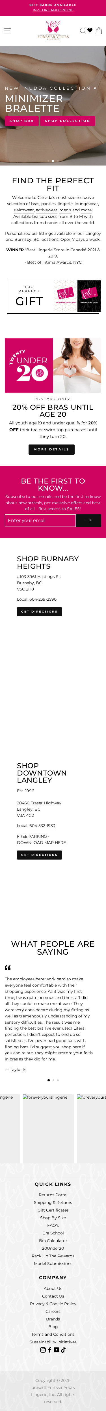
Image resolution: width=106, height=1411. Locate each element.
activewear (46, 210)
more (86, 210)
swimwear (24, 210)
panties (48, 203)
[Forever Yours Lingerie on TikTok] (63, 1349)
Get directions (39, 611)
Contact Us (53, 1296)
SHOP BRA (22, 121)
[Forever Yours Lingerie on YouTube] (57, 1349)
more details (52, 449)
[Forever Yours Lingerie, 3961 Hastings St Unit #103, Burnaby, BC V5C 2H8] (53, 630)
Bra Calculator (53, 1240)
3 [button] (58, 161)
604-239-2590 (43, 599)
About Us (53, 1288)
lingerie (65, 203)
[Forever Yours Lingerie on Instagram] (43, 1349)
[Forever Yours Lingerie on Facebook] (50, 1349)
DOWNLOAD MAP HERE (41, 842)
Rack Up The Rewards (53, 1255)
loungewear (86, 203)
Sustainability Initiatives (53, 1342)
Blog (53, 1326)
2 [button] (53, 161)
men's (65, 210)
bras (35, 203)
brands (51, 222)
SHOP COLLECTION (67, 121)
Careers (53, 1311)
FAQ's (53, 1225)
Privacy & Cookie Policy (53, 1303)
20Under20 (53, 1248)
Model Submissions (53, 1263)
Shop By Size (53, 1217)
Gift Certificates (53, 1210)
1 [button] (48, 161)
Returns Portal (53, 1194)
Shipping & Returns (53, 1202)
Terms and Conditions (53, 1334)
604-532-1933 (42, 825)
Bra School (53, 1233)
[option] (53, 8)
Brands (53, 1319)
